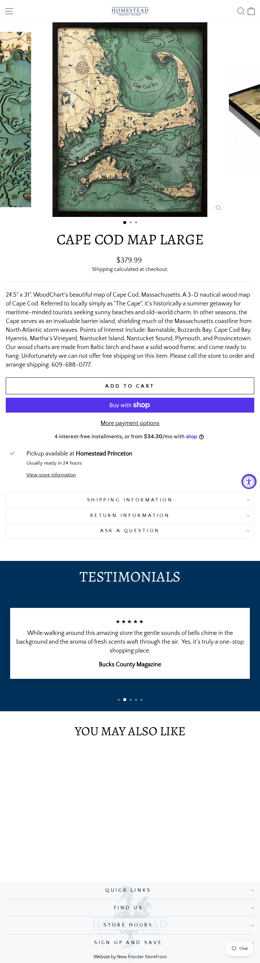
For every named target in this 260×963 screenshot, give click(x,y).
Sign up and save (128, 942)
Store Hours (128, 925)
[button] (124, 222)
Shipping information (130, 500)
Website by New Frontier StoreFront (130, 957)
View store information (51, 475)
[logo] (130, 11)
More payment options (130, 423)
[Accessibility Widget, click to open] (249, 481)
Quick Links (128, 890)
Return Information (130, 515)
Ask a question (130, 531)
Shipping (102, 269)
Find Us (128, 908)
